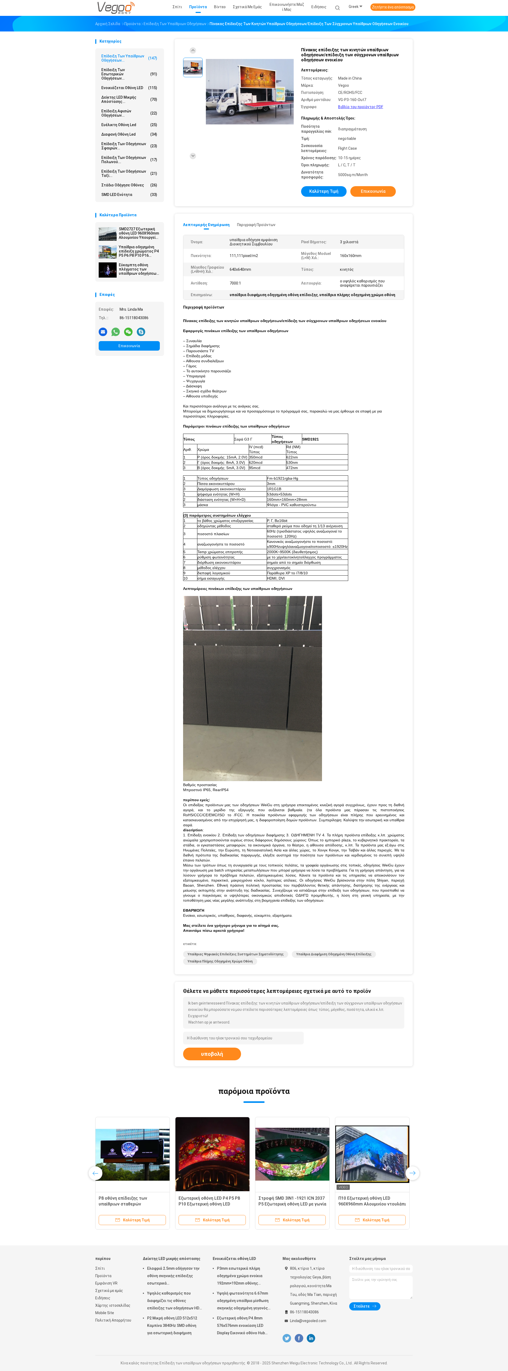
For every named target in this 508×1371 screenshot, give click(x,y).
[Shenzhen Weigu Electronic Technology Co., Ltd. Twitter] (287, 1338)
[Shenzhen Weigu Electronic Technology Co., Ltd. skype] (141, 331)
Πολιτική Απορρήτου (113, 1320)
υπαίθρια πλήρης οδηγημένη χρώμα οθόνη (220, 961)
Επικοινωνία (129, 346)
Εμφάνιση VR (106, 1283)
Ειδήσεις (102, 1298)
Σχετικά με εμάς (109, 1291)
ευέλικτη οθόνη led (129, 125)
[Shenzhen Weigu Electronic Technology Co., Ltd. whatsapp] (115, 331)
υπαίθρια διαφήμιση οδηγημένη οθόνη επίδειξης (333, 954)
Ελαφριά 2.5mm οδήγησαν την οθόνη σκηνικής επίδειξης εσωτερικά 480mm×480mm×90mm (173, 1276)
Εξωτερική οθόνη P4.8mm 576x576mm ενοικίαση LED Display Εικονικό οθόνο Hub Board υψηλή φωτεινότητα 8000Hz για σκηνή (241, 1326)
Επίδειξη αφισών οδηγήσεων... (129, 113)
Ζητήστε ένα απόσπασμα (393, 7)
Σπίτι (100, 1268)
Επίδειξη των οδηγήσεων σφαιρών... (129, 146)
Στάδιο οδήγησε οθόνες (129, 185)
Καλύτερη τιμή (323, 191)
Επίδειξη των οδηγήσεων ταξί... (129, 173)
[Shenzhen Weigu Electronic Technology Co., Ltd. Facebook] (298, 1338)
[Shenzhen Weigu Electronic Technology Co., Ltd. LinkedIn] (311, 1338)
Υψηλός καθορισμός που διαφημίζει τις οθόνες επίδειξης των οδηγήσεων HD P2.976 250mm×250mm (173, 1301)
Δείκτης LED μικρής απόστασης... (129, 99)
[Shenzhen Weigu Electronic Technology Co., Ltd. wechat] (128, 331)
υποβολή (212, 1054)
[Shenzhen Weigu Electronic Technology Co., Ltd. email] (103, 331)
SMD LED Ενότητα (129, 194)
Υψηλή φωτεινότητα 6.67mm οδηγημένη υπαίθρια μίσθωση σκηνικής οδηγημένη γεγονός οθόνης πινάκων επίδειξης (243, 1301)
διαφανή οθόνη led (129, 134)
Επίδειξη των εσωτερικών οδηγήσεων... (129, 74)
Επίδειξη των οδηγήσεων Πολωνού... (129, 159)
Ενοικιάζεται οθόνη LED (129, 88)
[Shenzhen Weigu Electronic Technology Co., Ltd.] (116, 8)
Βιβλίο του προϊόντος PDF (360, 107)
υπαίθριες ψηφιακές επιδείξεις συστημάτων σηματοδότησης (236, 954)
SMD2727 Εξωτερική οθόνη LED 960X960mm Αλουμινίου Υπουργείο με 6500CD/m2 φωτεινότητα (139, 233)
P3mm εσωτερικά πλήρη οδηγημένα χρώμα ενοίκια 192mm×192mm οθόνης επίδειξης (239, 1276)
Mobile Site (104, 1313)
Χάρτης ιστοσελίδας (112, 1305)
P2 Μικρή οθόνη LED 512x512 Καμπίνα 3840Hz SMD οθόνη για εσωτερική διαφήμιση (172, 1325)
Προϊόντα (103, 1276)
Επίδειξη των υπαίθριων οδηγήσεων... (129, 58)
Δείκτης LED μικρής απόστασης (171, 1259)
